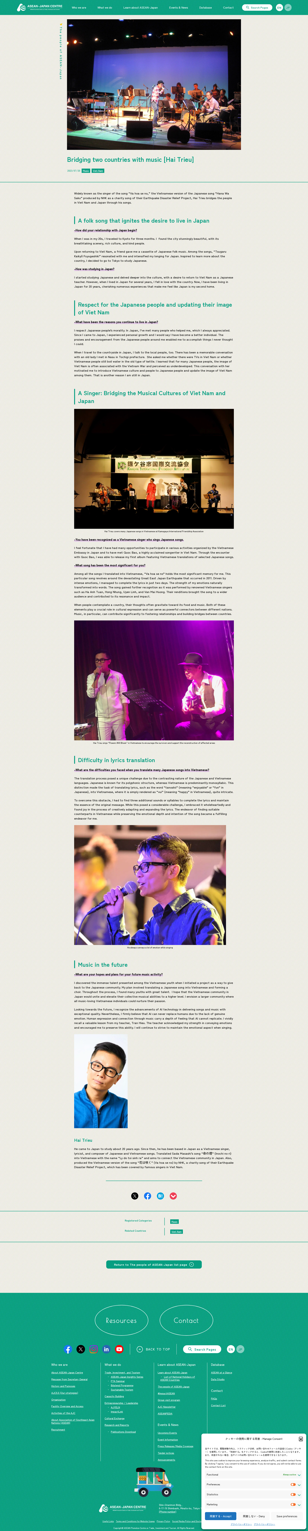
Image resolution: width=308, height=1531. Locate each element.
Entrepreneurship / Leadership (121, 1403)
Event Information (168, 1439)
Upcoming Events (167, 1432)
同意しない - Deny (254, 1516)
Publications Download (123, 1431)
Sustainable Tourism (122, 1389)
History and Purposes (63, 1386)
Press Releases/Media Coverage (175, 1446)
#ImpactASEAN (166, 1393)
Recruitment (58, 1429)
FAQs (214, 1398)
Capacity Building (114, 1396)
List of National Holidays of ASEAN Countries (177, 1378)
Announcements (166, 1459)
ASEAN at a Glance (221, 1372)
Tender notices (166, 1453)
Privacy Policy (163, 1521)
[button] (301, 1439)
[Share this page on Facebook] (147, 1196)
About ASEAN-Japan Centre (67, 1372)
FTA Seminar (118, 1381)
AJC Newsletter (167, 1406)
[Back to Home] (40, 7)
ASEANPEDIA (165, 1413)
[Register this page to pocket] (173, 1196)
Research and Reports (117, 1425)
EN (279, 7)
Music (86, 170)
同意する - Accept (221, 1516)
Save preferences (287, 1516)
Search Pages (259, 7)
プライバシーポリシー (241, 1524)
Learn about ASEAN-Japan (172, 1372)
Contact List (218, 1405)
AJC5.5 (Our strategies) (64, 1393)
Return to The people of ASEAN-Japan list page (150, 1264)
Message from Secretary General (69, 1379)
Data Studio (218, 1379)
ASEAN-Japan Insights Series (127, 1376)
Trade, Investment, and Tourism (122, 1372)
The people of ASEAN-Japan (173, 1386)
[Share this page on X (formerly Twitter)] (134, 1196)
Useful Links (108, 1521)
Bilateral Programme (122, 1385)
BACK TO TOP (158, 1349)
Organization (58, 1399)
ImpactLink (117, 1411)
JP (288, 7)
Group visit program (169, 1400)
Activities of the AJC (63, 1413)
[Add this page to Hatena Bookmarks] (160, 1196)
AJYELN (115, 1407)
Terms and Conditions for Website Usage (135, 1521)
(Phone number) (167, 1511)
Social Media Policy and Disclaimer (189, 1521)
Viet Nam (98, 170)
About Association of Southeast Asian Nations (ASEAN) (72, 1421)
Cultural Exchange (114, 1418)
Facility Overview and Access (67, 1406)
